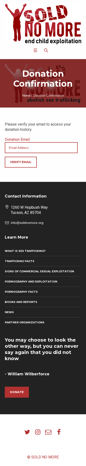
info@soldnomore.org (27, 223)
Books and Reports (21, 302)
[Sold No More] (43, 24)
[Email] (48, 432)
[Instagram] (37, 432)
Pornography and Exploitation (31, 281)
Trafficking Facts (19, 261)
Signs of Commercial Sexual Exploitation (39, 271)
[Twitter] (27, 432)
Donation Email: (17, 139)
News (9, 312)
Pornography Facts (21, 291)
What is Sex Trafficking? (25, 251)
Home (26, 95)
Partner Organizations (24, 322)
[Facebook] (58, 432)
